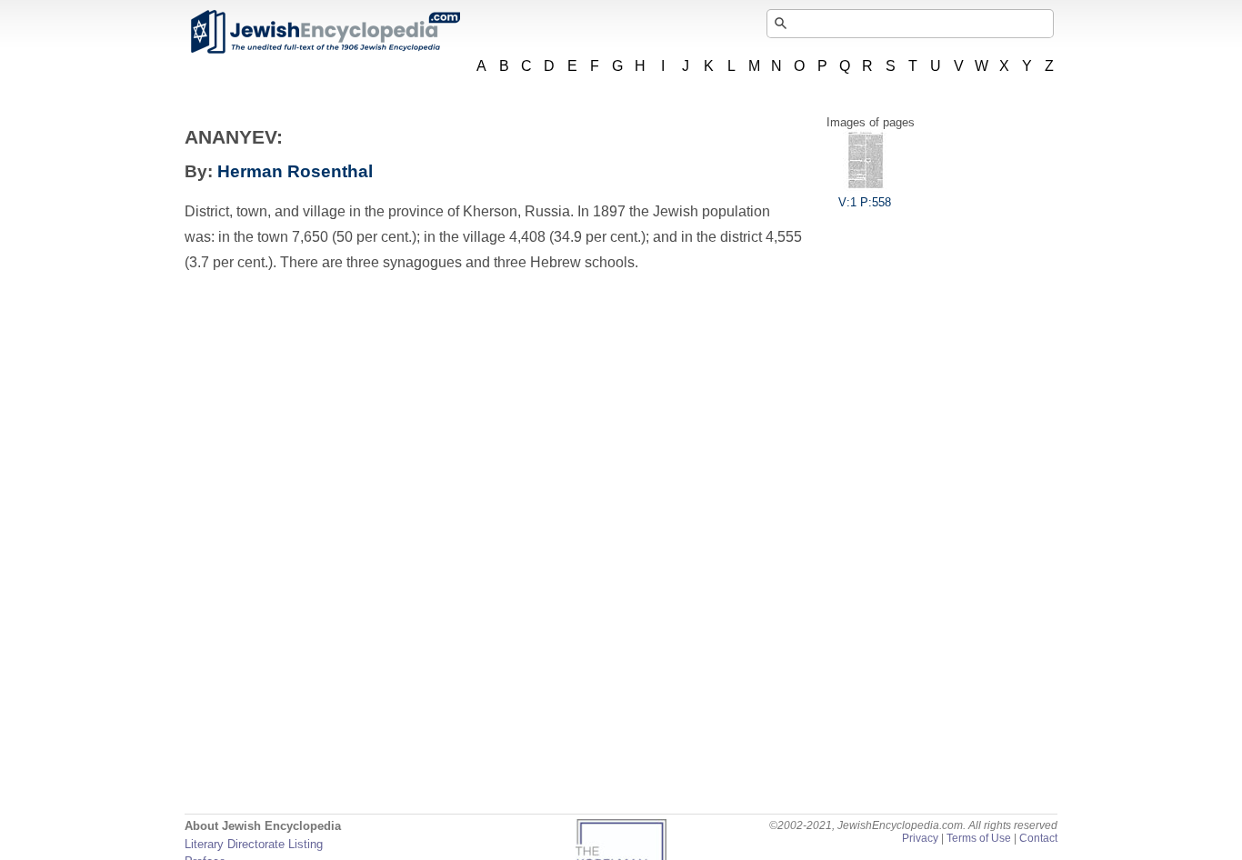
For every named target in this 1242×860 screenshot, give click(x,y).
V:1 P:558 (864, 202)
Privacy (920, 838)
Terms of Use (979, 838)
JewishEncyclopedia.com (324, 32)
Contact (1038, 838)
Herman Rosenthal (295, 171)
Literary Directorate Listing (254, 844)
